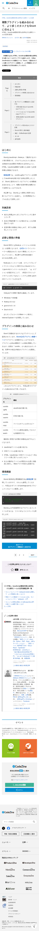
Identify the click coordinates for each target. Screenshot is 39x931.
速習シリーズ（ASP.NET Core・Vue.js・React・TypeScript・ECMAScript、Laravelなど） (23, 646)
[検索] (3, 8)
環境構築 (17, 95)
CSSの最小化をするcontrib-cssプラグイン (25, 108)
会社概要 (10, 908)
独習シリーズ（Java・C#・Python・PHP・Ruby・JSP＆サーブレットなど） (24, 641)
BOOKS (25, 851)
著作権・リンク (12, 899)
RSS (14, 697)
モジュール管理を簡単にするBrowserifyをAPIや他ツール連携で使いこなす (20, 603)
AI (9, 8)
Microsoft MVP (21, 631)
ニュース (5, 842)
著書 (22, 695)
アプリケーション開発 (19, 8)
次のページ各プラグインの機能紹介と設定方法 (19, 546)
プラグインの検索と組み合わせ (24, 93)
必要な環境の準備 (20, 90)
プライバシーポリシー (14, 913)
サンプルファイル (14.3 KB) (22, 51)
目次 (19, 78)
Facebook (26, 701)
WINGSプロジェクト (21, 637)
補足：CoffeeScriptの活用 (23, 133)
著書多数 (27, 658)
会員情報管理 (12, 902)
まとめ (17, 136)
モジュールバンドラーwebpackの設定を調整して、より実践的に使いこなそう (20, 593)
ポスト (7, 71)
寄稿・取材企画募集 (10, 834)
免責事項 (10, 905)
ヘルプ (10, 897)
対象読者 (17, 87)
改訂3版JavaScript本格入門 (23, 652)
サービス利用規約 (13, 911)
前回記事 (7, 175)
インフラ (32, 8)
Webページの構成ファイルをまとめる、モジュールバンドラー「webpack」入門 (20, 598)
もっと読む (7, 606)
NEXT (32, 555)
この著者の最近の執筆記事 (21, 665)
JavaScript (5, 46)
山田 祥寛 (25, 37)
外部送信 (10, 916)
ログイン (20, 790)
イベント (5, 851)
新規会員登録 (20, 785)
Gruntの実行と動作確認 (22, 130)
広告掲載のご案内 (29, 834)
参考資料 (17, 139)
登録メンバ (26, 688)
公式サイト (24, 248)
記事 (27, 695)
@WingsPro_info (23, 697)
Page (7, 110)
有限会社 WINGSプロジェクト (22, 678)
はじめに (17, 84)
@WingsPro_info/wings (24, 699)
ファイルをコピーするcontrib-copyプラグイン (25, 113)
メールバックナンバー (21, 780)
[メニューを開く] (3, 3)
